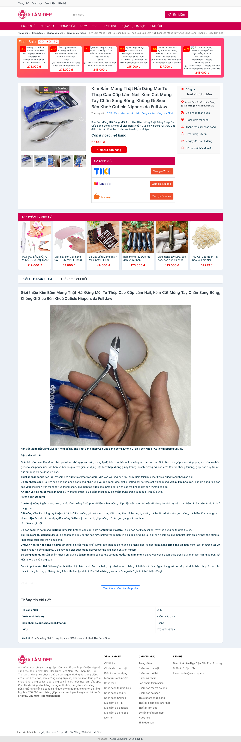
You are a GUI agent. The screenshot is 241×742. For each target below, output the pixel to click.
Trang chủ (23, 3)
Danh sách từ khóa (115, 697)
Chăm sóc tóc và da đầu (153, 687)
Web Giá (86, 732)
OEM (109, 113)
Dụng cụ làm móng (76, 33)
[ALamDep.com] (35, 14)
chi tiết (74, 279)
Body (83, 26)
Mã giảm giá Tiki (113, 702)
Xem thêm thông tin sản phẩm (120, 588)
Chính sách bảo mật (115, 668)
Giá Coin (97, 732)
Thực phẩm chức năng (152, 697)
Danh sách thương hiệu (117, 687)
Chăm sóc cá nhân (149, 692)
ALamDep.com (118, 738)
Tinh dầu (156, 26)
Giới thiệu (50, 3)
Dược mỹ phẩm (147, 677)
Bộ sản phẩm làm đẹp (151, 712)
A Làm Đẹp (135, 738)
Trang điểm (67, 26)
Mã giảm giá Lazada (116, 707)
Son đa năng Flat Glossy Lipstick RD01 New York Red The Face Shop (71, 638)
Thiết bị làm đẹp (148, 707)
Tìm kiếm (178, 14)
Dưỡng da (47, 26)
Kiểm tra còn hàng (109, 150)
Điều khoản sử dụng (115, 673)
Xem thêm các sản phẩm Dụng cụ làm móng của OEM (143, 113)
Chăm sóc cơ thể (148, 673)
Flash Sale (27, 42)
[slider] (27, 161)
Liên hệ (62, 3)
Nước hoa (109, 26)
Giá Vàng (75, 732)
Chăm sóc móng (55, 33)
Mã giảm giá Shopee (116, 712)
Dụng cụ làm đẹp (133, 26)
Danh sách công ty (115, 692)
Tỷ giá (40, 732)
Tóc (94, 26)
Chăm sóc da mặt (149, 668)
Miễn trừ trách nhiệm (116, 677)
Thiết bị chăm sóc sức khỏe (154, 702)
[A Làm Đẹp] (35, 659)
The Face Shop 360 (57, 732)
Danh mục (37, 3)
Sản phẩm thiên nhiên (151, 682)
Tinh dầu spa (146, 722)
